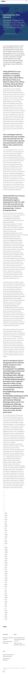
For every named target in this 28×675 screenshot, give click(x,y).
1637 (6, 560)
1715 (6, 619)
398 (6, 614)
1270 (6, 610)
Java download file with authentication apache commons (19, 639)
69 (5, 539)
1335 (6, 578)
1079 (6, 565)
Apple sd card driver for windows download (8, 655)
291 (6, 590)
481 (6, 603)
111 (5, 608)
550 (6, 616)
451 (6, 569)
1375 (6, 543)
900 (6, 584)
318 (6, 593)
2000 (6, 552)
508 (6, 595)
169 (6, 606)
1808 (6, 549)
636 (6, 556)
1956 (6, 534)
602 (6, 513)
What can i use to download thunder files (19, 643)
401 (6, 521)
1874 (6, 554)
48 (5, 528)
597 (6, 586)
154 (6, 517)
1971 (6, 567)
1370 (6, 515)
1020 (6, 573)
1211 (6, 599)
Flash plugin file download (6, 659)
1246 (6, 571)
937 (6, 523)
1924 (6, 612)
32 (5, 588)
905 (6, 541)
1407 (6, 536)
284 (6, 530)
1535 (6, 547)
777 (6, 532)
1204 (6, 562)
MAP (4, 671)
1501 (6, 519)
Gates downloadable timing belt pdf (11, 36)
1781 (6, 575)
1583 (6, 526)
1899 (6, 597)
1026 (6, 558)
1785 (6, 601)
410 (6, 582)
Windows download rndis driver (7, 642)
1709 (6, 580)
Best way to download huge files (8, 638)
